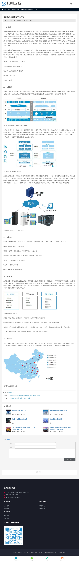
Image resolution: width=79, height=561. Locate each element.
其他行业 (17, 9)
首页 (5, 9)
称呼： (12, 443)
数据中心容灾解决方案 (19, 410)
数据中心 (11, 393)
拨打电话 (62, 560)
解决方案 (10, 9)
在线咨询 (31, 560)
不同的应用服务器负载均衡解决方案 (19, 398)
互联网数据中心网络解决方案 (59, 410)
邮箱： (12, 447)
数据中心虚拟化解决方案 (19, 419)
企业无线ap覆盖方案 (56, 419)
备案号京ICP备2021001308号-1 (56, 552)
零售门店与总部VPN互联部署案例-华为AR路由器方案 (25, 395)
